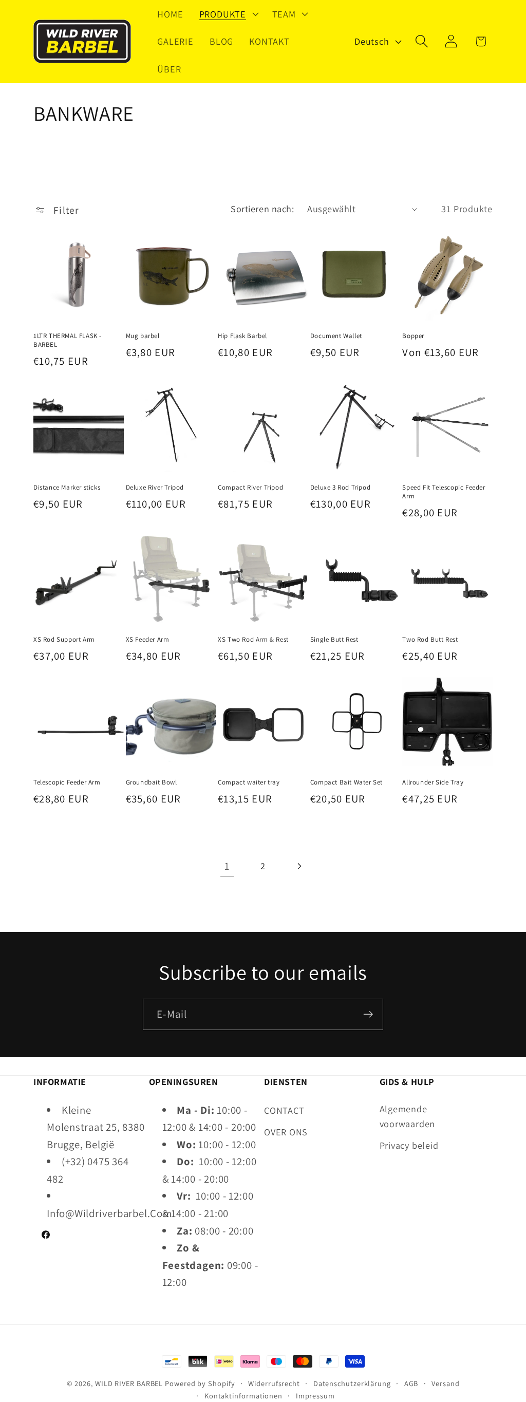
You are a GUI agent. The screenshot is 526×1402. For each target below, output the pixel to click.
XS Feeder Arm (148, 639)
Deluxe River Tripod (155, 487)
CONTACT (284, 1110)
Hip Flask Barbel (242, 336)
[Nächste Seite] (299, 866)
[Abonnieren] (368, 1014)
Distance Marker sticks (66, 487)
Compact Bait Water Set (346, 782)
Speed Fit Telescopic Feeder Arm (443, 491)
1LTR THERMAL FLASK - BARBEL (67, 340)
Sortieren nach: (262, 208)
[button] (227, 14)
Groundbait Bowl (151, 782)
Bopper (413, 336)
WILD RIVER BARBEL (129, 1383)
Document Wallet (336, 336)
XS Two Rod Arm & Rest (253, 639)
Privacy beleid (409, 1145)
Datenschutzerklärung (352, 1383)
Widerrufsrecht (274, 1383)
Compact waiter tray (248, 782)
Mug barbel (143, 336)
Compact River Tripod (250, 487)
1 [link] (227, 866)
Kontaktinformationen (243, 1395)
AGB (411, 1383)
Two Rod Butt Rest (430, 639)
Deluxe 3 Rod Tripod (340, 487)
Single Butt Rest (334, 639)
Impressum (315, 1395)
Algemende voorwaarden (408, 1116)
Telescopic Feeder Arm (67, 782)
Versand (445, 1383)
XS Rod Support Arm (64, 639)
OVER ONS (286, 1132)
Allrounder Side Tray (432, 782)
